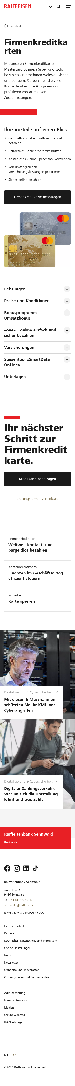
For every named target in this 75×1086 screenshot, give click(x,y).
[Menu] (68, 6)
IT (22, 1054)
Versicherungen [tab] (19, 347)
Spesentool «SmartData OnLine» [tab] (27, 362)
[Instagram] (17, 868)
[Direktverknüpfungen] (50, 6)
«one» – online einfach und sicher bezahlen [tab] (31, 333)
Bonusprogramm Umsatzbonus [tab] (21, 315)
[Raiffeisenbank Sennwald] (17, 6)
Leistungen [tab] (15, 288)
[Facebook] (7, 868)
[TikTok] (35, 868)
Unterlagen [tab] (15, 376)
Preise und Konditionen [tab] (27, 300)
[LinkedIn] (26, 868)
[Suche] (58, 6)
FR (14, 1054)
